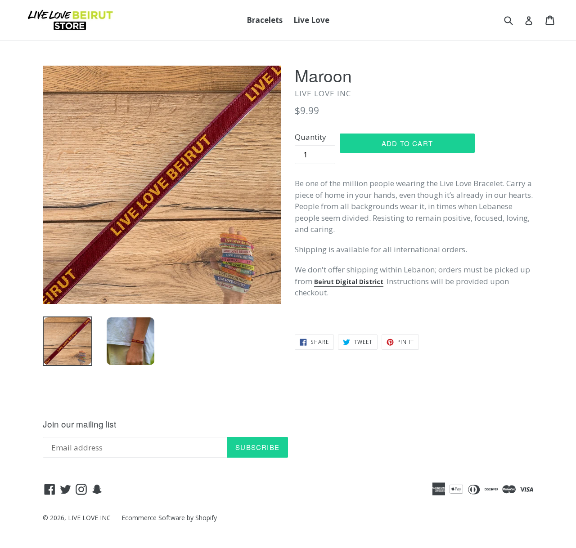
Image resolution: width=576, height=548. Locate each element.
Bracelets (265, 20)
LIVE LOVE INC (89, 517)
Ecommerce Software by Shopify (169, 517)
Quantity (310, 137)
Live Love (311, 20)
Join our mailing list (79, 424)
